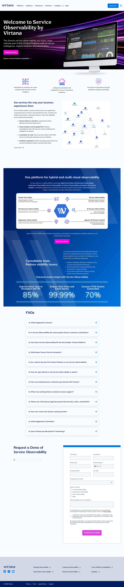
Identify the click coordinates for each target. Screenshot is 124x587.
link (4, 571)
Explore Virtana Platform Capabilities (16, 58)
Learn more (18, 147)
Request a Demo (11, 52)
